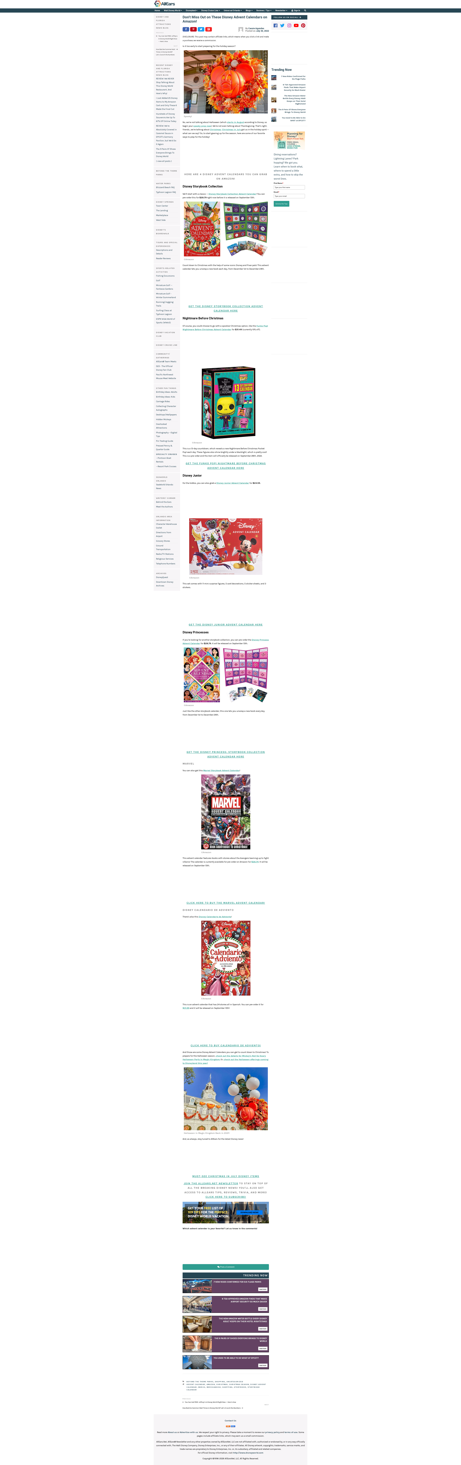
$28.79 (255, 862)
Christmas (215, 129)
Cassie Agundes (256, 28)
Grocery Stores (163, 541)
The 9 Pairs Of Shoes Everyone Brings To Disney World (166, 153)
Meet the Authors (164, 506)
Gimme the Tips (282, 204)
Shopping (220, 1382)
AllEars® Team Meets (166, 361)
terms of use (290, 1432)
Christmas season (239, 1384)
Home (157, 10)
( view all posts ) (164, 161)
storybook (240, 1387)
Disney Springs (165, 202)
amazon (211, 1384)
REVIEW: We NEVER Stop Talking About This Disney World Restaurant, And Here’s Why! (165, 86)
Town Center (162, 205)
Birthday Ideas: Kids (165, 396)
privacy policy (272, 1432)
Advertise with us (189, 1432)
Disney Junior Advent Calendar (232, 483)
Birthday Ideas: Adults (166, 392)
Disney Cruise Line (210, 10)
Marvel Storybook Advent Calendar (221, 770)
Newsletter (280, 10)
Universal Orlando (232, 10)
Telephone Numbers (165, 563)
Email (276, 192)
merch (201, 1387)
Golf (158, 280)
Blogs (248, 10)
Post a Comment (227, 1267)
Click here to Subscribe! (226, 1196)
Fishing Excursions (165, 275)
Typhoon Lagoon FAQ (166, 192)
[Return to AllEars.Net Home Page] (172, 6)
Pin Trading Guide (164, 441)
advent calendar (196, 1384)
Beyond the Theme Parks (200, 1382)
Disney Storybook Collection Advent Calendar (232, 194)
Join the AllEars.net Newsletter (211, 1183)
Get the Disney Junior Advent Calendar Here (226, 624)
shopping (227, 1387)
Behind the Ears (163, 502)
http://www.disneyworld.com (248, 1452)
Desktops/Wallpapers (166, 414)
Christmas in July (231, 129)
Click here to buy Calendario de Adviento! (226, 1045)
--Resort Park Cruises (166, 466)
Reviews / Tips (263, 10)
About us (172, 1432)
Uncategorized (235, 1382)
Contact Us (230, 1420)
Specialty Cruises (166, 454)
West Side (161, 220)
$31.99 (186, 1008)
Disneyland (191, 10)
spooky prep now (202, 126)
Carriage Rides (163, 401)
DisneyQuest (162, 577)
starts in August (235, 122)
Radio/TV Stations (165, 554)
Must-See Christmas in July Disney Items (225, 1176)
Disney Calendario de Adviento (215, 916)
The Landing (162, 210)
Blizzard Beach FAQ (165, 187)
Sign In (297, 10)
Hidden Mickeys (163, 419)
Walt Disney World (172, 10)
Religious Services (165, 558)
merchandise (214, 1387)
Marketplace (162, 215)
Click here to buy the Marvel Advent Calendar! (226, 902)
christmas (222, 1384)
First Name (278, 183)
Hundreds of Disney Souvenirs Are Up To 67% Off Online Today (166, 118)
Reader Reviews (163, 258)
